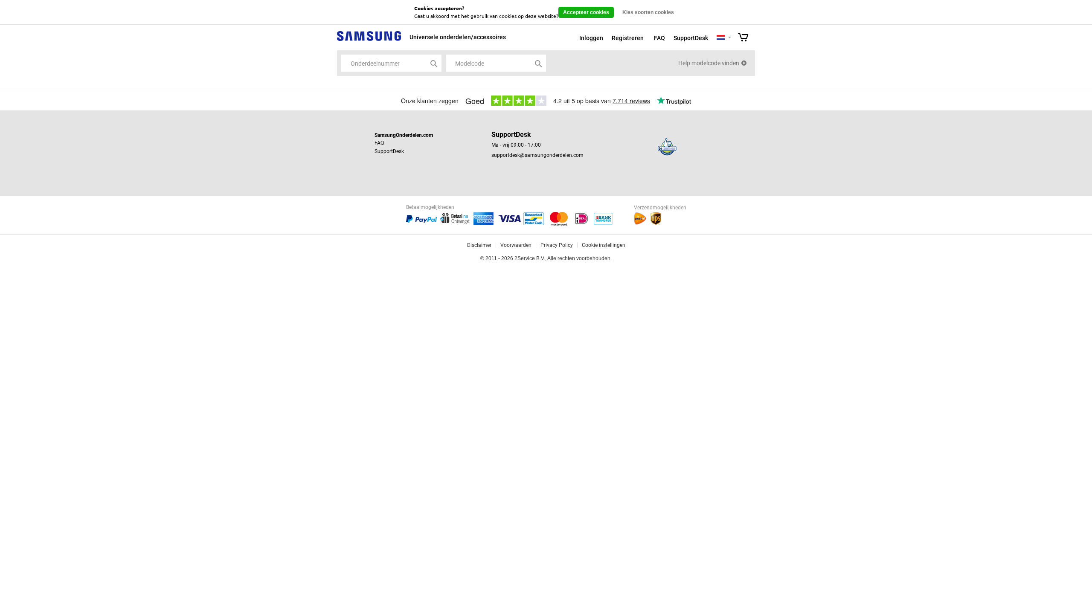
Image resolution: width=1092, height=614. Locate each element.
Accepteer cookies (586, 12)
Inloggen (591, 38)
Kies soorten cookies (648, 12)
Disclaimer (479, 245)
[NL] (721, 38)
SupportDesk (691, 38)
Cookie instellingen (603, 245)
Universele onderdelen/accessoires (458, 37)
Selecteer (729, 38)
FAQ (659, 38)
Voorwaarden (515, 245)
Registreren (628, 38)
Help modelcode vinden (708, 63)
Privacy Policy (556, 245)
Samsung (369, 40)
